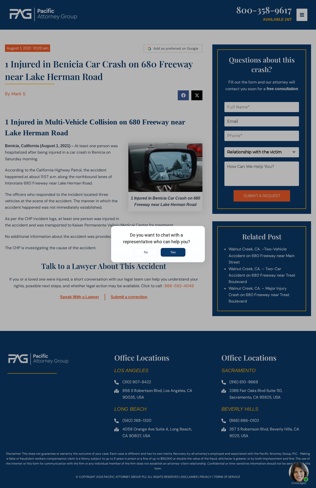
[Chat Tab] (158, 244)
